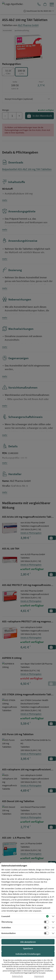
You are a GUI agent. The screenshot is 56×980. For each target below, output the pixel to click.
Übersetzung (6, 922)
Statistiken (6, 927)
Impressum (39, 976)
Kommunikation (8, 933)
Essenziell (5, 916)
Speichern (28, 948)
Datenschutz (17, 976)
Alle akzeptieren (28, 941)
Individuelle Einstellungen (28, 953)
